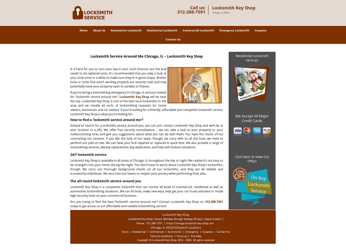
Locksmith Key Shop (134, 97)
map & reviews (213, 219)
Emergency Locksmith (234, 30)
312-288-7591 (191, 12)
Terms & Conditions (161, 236)
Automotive (174, 231)
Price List (182, 236)
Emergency (191, 231)
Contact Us (173, 39)
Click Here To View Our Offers (252, 159)
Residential (139, 231)
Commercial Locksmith (198, 30)
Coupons (260, 30)
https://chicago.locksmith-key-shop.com (190, 223)
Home (84, 30)
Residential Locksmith (162, 30)
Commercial (157, 231)
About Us (99, 30)
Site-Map (196, 236)
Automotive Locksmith (126, 30)
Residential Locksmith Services (252, 58)
